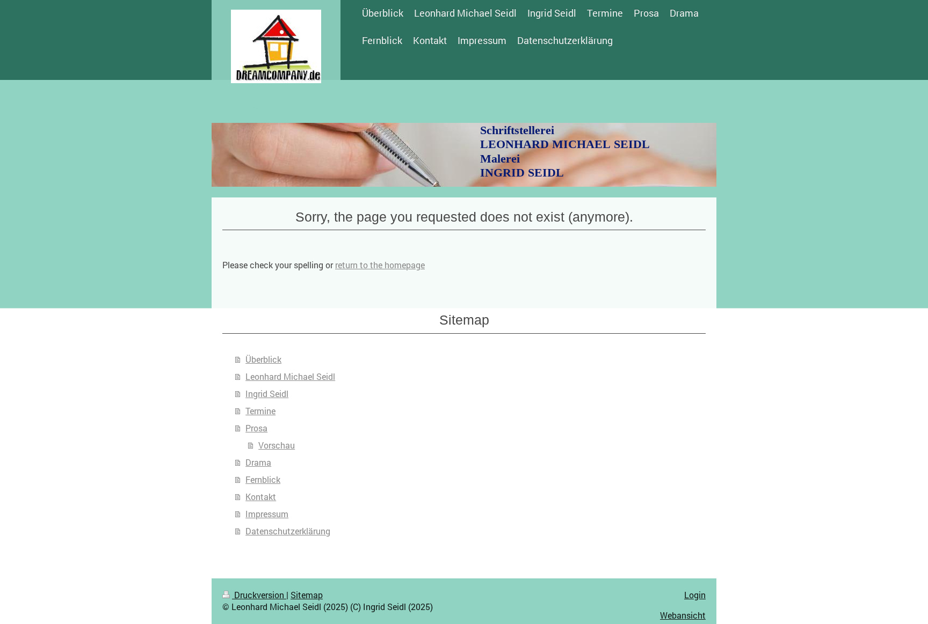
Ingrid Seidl (266, 393)
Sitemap (307, 594)
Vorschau (276, 445)
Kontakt (260, 496)
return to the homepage (380, 264)
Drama (258, 462)
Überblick (263, 359)
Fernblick (262, 479)
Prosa (256, 428)
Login (695, 594)
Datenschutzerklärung (287, 531)
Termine (260, 410)
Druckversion (259, 594)
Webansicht (683, 615)
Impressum (266, 513)
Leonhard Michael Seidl (290, 376)
